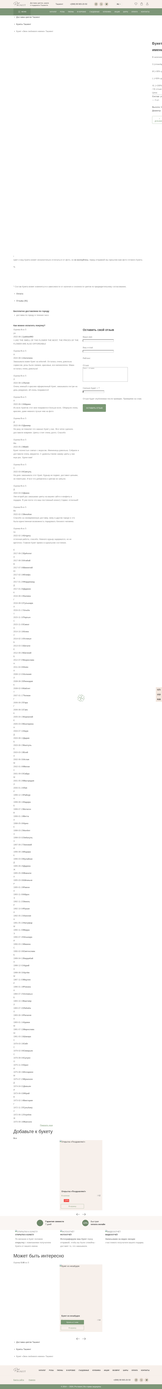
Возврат (116, 1370)
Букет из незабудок (70, 1316)
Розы (62, 12)
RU (118, 4)
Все (15, 1138)
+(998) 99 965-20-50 (78, 4)
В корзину (72, 1206)
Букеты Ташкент (23, 24)
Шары (125, 12)
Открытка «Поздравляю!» (73, 1191)
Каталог (53, 12)
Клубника (107, 12)
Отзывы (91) (22, 301)
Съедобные (94, 12)
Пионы (71, 12)
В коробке (81, 12)
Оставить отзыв (94, 408)
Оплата (134, 12)
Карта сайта (18, 1380)
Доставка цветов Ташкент (28, 17)
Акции (117, 12)
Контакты (145, 12)
